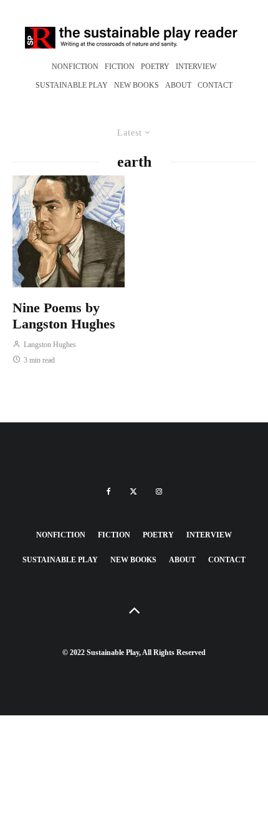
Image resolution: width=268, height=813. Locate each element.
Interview (196, 66)
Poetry (155, 66)
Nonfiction (75, 66)
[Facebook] (108, 491)
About (178, 85)
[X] (133, 491)
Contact (215, 85)
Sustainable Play (72, 85)
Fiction (120, 66)
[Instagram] (158, 491)
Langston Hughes (49, 344)
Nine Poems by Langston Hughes (63, 316)
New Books (136, 85)
